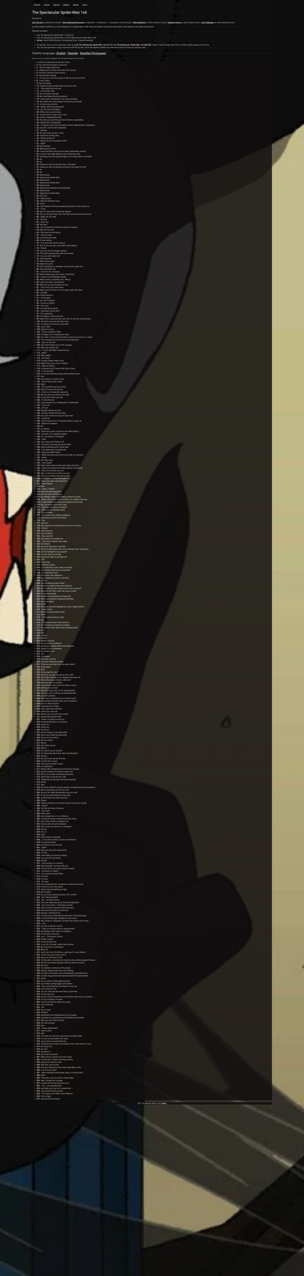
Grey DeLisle (37, 22)
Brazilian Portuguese (93, 53)
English (61, 53)
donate (75, 5)
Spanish (73, 53)
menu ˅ (85, 5)
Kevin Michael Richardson (73, 22)
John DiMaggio (207, 22)
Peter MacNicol (139, 22)
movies (47, 5)
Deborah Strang (174, 22)
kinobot (37, 5)
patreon (66, 5)
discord (56, 5)
